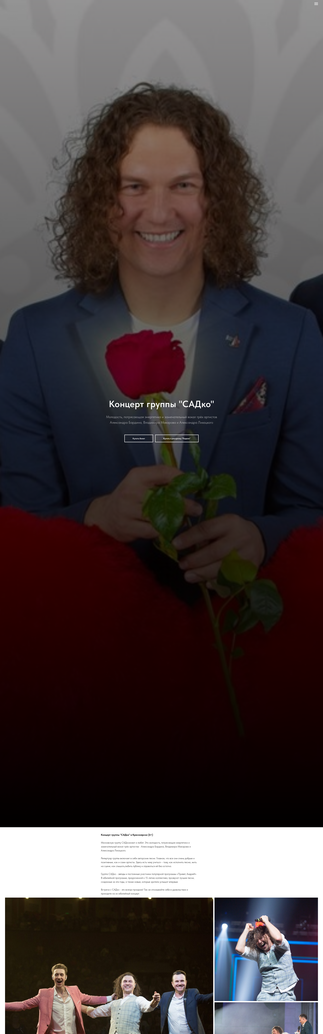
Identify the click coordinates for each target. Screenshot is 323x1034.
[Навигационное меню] (316, 4)
